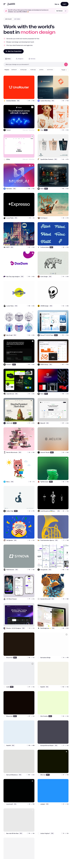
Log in (64, 4)
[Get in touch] (24, 96)
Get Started (59, 10)
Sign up (57, 4)
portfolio (41, 69)
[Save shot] (28, 96)
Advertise (31, 130)
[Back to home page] (11, 4)
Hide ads (25, 130)
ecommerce (50, 69)
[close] (65, 11)
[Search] (66, 64)
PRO (18, 100)
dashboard (14, 69)
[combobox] (33, 64)
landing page (23, 69)
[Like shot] (31, 96)
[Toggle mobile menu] (4, 4)
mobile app (33, 69)
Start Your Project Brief (14, 51)
